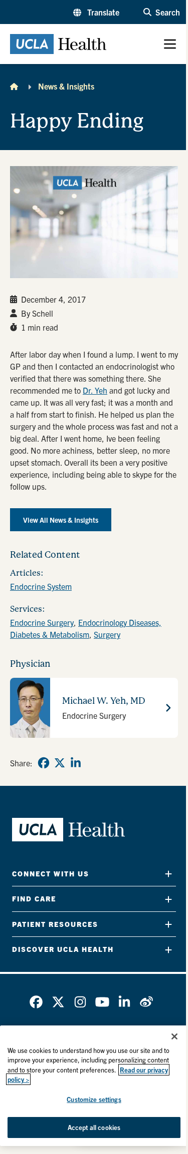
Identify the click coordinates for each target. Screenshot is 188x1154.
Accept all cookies (94, 1127)
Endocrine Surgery (42, 622)
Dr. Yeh (95, 390)
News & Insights (66, 86)
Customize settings (94, 1099)
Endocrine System (41, 586)
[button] (96, 12)
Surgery (107, 634)
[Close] (174, 1036)
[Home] (14, 86)
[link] (44, 763)
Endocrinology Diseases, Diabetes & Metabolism (85, 628)
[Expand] (168, 873)
